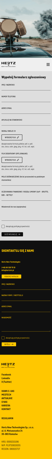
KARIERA (6, 405)
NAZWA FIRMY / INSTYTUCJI (12, 295)
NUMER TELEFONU (9, 96)
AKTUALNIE (7, 398)
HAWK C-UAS (8, 390)
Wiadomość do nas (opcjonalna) (14, 206)
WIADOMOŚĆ (6, 317)
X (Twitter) (7, 381)
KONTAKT (6, 409)
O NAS (4, 401)
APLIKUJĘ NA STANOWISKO (12, 120)
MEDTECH (6, 394)
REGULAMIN (7, 418)
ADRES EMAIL (7, 108)
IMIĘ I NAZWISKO (8, 85)
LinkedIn (6, 378)
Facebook (6, 374)
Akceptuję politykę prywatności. (18, 226)
